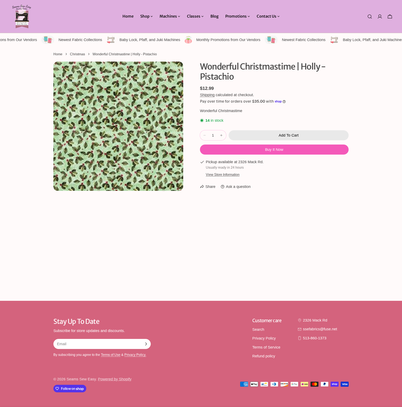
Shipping (207, 95)
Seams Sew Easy (81, 379)
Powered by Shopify (114, 379)
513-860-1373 (314, 338)
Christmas (77, 54)
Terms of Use (110, 355)
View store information (223, 174)
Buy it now (274, 149)
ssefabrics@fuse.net (320, 329)
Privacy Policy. (135, 355)
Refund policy (263, 356)
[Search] (370, 16)
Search (258, 329)
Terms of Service (266, 347)
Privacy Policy (264, 338)
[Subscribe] (146, 344)
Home (57, 54)
